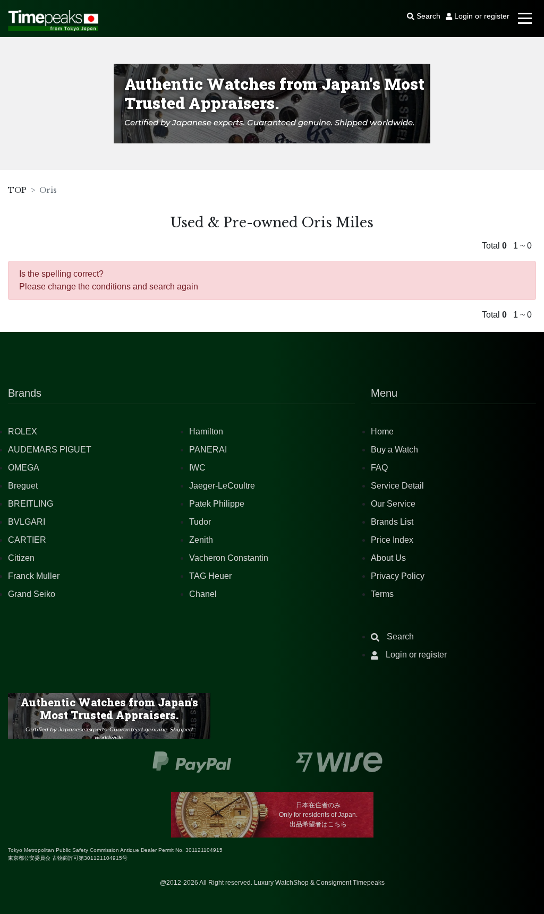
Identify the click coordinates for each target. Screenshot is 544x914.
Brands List (392, 521)
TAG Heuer (210, 575)
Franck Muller (34, 575)
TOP (17, 190)
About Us (388, 557)
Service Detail (397, 485)
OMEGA (23, 467)
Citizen (21, 557)
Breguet (23, 485)
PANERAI (208, 449)
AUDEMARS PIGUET (49, 449)
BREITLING (30, 503)
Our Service (393, 503)
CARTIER (27, 539)
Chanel (203, 594)
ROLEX (22, 431)
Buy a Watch (394, 449)
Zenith (201, 539)
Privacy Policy (397, 575)
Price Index (392, 539)
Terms (382, 594)
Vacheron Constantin (228, 557)
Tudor (200, 521)
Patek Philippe (216, 503)
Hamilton (206, 431)
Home (382, 431)
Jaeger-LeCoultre (222, 485)
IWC (197, 467)
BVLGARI (26, 521)
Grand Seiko (31, 594)
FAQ (379, 467)
